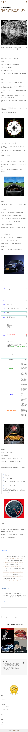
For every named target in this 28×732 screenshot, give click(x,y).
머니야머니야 (5, 2)
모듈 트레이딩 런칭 (5, 707)
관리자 (18, 730)
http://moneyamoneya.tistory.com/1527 (14, 558)
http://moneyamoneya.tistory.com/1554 (13, 562)
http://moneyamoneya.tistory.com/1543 (13, 566)
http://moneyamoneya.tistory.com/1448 (13, 572)
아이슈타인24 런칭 (5, 709)
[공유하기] (6, 617)
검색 (25, 699)
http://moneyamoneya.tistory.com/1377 (13, 576)
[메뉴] (26, 2)
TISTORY (14, 730)
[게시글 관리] (8, 617)
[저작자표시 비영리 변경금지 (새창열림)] (16, 617)
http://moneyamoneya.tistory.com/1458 (13, 580)
